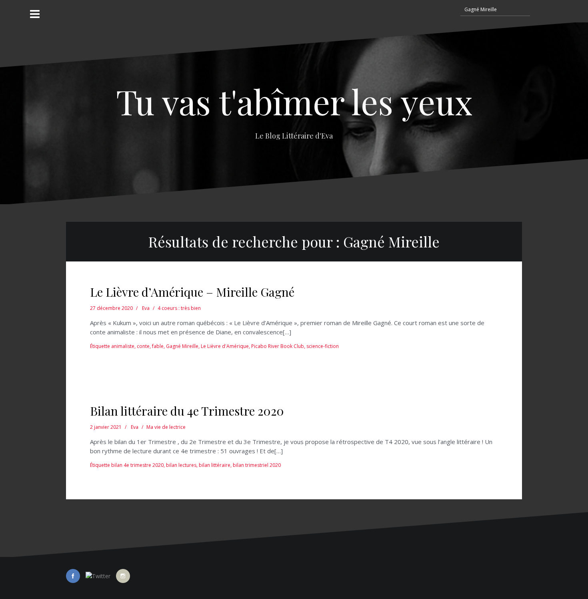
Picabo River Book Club (277, 346)
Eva (146, 308)
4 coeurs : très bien (179, 308)
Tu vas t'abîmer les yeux (294, 101)
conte (143, 346)
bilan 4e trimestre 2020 (137, 465)
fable (158, 346)
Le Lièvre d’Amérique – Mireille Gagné (192, 292)
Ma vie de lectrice (166, 427)
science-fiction (322, 346)
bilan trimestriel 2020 (257, 465)
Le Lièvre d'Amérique (225, 346)
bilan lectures (181, 465)
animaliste (122, 346)
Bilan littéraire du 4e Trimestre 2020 (187, 411)
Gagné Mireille (182, 346)
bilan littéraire (214, 465)
